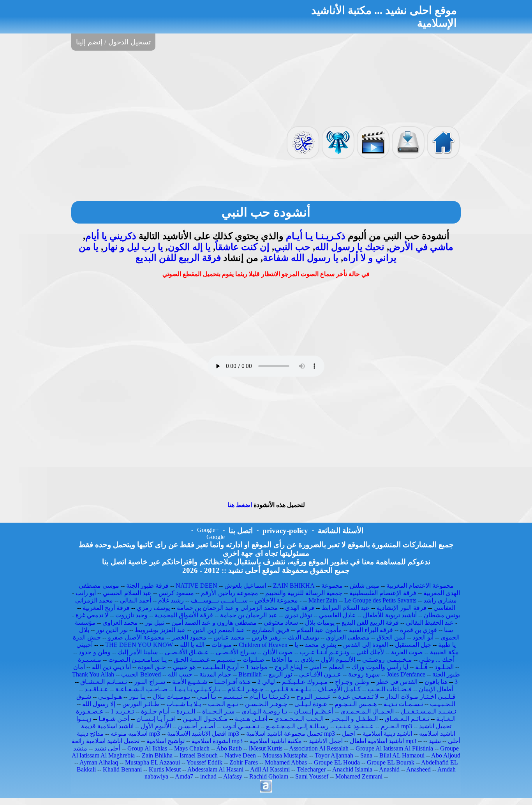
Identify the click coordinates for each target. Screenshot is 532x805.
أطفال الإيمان (436, 689)
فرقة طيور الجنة (147, 585)
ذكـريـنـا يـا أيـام (315, 236)
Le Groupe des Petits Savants (381, 600)
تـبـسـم (232, 696)
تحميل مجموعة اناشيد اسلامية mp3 (290, 733)
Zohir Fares (243, 762)
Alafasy (232, 776)
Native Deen (240, 755)
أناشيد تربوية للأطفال (390, 615)
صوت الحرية (407, 652)
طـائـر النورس (140, 704)
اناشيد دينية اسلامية (387, 733)
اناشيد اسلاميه (437, 733)
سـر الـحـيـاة (218, 711)
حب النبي (292, 247)
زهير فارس (266, 637)
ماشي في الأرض (421, 247)
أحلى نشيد (107, 748)
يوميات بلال (320, 622)
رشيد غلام (171, 600)
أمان (79, 667)
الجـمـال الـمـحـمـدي (367, 711)
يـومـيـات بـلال (171, 696)
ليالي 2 (266, 681)
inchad (208, 776)
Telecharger (311, 769)
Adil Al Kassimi (270, 769)
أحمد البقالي (135, 600)
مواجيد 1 (257, 667)
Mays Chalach (192, 748)
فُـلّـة (421, 667)
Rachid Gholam (268, 776)
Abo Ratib (229, 748)
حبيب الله (180, 674)
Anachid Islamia (352, 769)
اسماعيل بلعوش (245, 585)
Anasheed (418, 769)
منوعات (221, 644)
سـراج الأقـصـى (236, 652)
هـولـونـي (110, 696)
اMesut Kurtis (265, 748)
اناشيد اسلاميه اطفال (377, 741)
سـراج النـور (149, 681)
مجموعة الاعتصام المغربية (420, 585)
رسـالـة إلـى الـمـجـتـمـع (297, 726)
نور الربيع (280, 674)
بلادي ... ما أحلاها (292, 659)
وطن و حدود (95, 652)
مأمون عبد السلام (319, 630)
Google (215, 537)
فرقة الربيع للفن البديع (178, 258)
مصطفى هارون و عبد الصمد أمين (214, 622)
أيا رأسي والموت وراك (380, 667)
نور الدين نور (112, 630)
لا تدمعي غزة (92, 615)
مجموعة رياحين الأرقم (229, 593)
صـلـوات (253, 659)
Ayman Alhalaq (98, 762)
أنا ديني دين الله (111, 667)
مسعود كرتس (176, 593)
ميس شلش (364, 585)
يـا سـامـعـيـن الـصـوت (137, 659)
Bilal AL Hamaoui (402, 755)
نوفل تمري (298, 615)
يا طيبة (447, 644)
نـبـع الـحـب (223, 704)
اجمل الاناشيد (326, 741)
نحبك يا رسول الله (349, 247)
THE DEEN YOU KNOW (139, 644)
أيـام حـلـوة (155, 711)
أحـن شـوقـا (114, 718)
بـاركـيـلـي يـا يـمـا (197, 689)
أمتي (315, 667)
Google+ (208, 530)
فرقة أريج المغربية (106, 607)
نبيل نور (154, 622)
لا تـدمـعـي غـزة (358, 696)
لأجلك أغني (370, 652)
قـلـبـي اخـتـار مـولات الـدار (421, 696)
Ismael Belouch (199, 755)
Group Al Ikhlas (147, 748)
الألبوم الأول (156, 726)
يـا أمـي (206, 696)
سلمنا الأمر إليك (138, 652)
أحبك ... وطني (436, 659)
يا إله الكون (189, 247)
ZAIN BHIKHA (293, 585)
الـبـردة (185, 711)
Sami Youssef (311, 776)
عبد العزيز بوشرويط (160, 630)
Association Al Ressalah (319, 748)
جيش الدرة (87, 637)
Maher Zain (322, 600)
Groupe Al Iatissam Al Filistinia (394, 748)
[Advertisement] (266, 87)
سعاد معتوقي (281, 622)
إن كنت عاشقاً (242, 247)
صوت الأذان (278, 652)
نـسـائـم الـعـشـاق (103, 681)
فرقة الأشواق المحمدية (184, 615)
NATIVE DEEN (196, 585)
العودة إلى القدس (365, 644)
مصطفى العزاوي (348, 637)
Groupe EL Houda (337, 762)
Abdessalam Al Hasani (215, 769)
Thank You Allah (93, 674)
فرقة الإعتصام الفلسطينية (382, 593)
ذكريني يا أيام (110, 236)
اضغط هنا (239, 505)
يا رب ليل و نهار (133, 247)
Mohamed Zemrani (358, 776)
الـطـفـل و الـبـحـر (354, 718)
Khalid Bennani (122, 769)
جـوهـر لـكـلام (245, 689)
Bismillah (250, 674)
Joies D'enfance (406, 674)
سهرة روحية (364, 674)
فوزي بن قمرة (418, 630)
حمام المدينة (215, 674)
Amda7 (184, 776)
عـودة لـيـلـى (311, 704)
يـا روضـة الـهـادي (264, 711)
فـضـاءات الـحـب (390, 689)
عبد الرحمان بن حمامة (248, 615)
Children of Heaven (263, 644)
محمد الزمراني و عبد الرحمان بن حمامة (227, 607)
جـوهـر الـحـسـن (266, 704)
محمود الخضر (189, 637)
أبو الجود (422, 637)
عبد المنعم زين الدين (219, 630)
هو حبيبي (184, 667)
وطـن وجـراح (352, 681)
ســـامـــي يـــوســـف (219, 600)
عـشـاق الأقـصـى (187, 652)
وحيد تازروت (131, 615)
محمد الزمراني (94, 600)
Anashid (389, 769)
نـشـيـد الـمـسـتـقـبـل (428, 711)
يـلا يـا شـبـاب (183, 704)
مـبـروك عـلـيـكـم (305, 681)
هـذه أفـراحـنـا (232, 681)
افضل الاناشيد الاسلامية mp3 (203, 733)
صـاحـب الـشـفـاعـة (141, 689)
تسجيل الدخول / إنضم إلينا (113, 42)
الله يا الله (192, 644)
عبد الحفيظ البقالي (430, 622)
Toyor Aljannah (334, 755)
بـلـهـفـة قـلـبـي (291, 689)
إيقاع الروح (288, 667)
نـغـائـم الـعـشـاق (407, 718)
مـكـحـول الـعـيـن (205, 718)
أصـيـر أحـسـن (196, 726)
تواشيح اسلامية (165, 741)
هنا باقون (436, 681)
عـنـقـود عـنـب (355, 726)
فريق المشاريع (270, 630)
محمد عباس (229, 637)
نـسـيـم (226, 659)
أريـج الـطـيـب (221, 667)
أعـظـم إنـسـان (313, 711)
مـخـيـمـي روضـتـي (387, 659)
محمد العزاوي (120, 622)
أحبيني (84, 644)
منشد (80, 748)
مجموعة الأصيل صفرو (136, 637)
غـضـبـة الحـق (192, 659)
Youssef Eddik (204, 762)
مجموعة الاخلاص (276, 600)
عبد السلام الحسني (127, 593)
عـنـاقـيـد (96, 689)
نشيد (435, 741)
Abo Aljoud (445, 755)
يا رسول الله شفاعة (300, 258)
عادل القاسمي (337, 615)
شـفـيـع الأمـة (189, 681)
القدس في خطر (396, 681)
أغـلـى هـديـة (251, 718)
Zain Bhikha (157, 755)
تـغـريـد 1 (122, 711)
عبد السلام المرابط (345, 607)
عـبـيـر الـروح (313, 696)
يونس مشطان (442, 615)
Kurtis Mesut (165, 769)
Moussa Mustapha (285, 755)
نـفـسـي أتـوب (240, 726)
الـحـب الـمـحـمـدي (299, 718)
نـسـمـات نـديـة (403, 704)
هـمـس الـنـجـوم (356, 704)
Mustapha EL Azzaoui (152, 762)
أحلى (454, 741)
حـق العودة (152, 667)
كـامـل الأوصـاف (339, 689)
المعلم (336, 667)
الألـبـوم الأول (338, 659)
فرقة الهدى (299, 607)
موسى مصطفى (99, 585)
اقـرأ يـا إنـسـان (156, 718)
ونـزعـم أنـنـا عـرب (324, 652)
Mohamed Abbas (286, 762)
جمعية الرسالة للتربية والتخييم (303, 593)
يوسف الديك (303, 637)
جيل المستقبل (413, 644)
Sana (366, 755)
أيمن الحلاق (391, 637)
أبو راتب (86, 593)
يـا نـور (137, 696)
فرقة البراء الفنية (371, 630)
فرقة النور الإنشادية (401, 607)
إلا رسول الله (98, 704)
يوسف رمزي (153, 607)
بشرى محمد (320, 644)
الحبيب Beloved (141, 674)
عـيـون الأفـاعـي (320, 674)
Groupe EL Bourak (390, 762)
